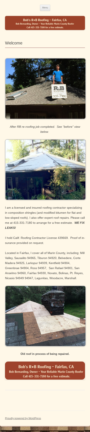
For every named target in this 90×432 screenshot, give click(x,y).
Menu (45, 7)
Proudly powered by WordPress (23, 418)
